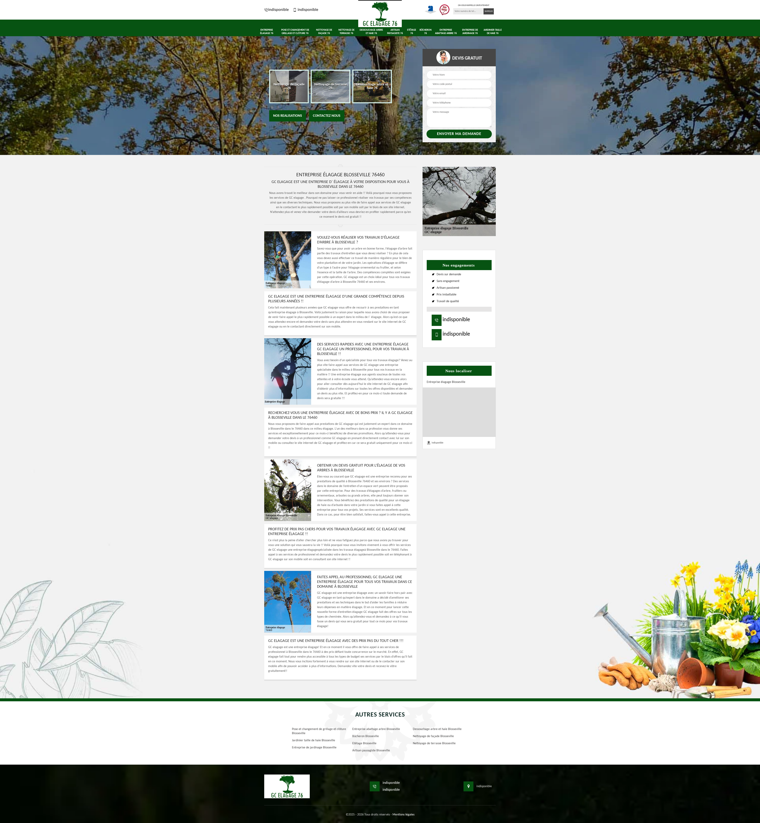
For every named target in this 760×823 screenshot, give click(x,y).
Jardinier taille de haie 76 (493, 32)
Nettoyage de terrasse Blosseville (434, 743)
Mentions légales (403, 814)
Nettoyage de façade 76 (324, 32)
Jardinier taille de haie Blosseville (313, 740)
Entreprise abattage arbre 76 (446, 32)
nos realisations (287, 116)
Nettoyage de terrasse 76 (346, 32)
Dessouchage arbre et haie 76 (371, 32)
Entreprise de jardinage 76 (470, 32)
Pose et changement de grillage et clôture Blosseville (319, 731)
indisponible (278, 10)
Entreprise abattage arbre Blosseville (376, 729)
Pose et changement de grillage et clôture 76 (295, 32)
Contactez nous (326, 116)
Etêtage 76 (411, 32)
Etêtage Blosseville (364, 743)
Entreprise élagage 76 (266, 32)
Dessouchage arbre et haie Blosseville (437, 729)
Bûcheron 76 (426, 32)
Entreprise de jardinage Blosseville (314, 747)
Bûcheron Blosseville (365, 736)
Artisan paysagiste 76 (395, 32)
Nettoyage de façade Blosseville (433, 736)
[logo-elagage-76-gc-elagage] (380, 13)
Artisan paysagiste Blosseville (371, 750)
